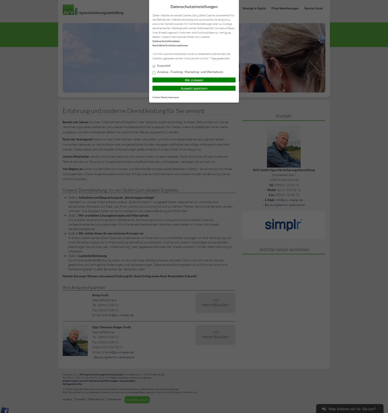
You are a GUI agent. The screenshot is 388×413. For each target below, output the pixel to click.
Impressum (173, 97)
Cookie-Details (160, 97)
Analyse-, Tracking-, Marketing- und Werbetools (190, 72)
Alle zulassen (194, 80)
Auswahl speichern (194, 88)
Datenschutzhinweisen (166, 41)
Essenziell (164, 65)
